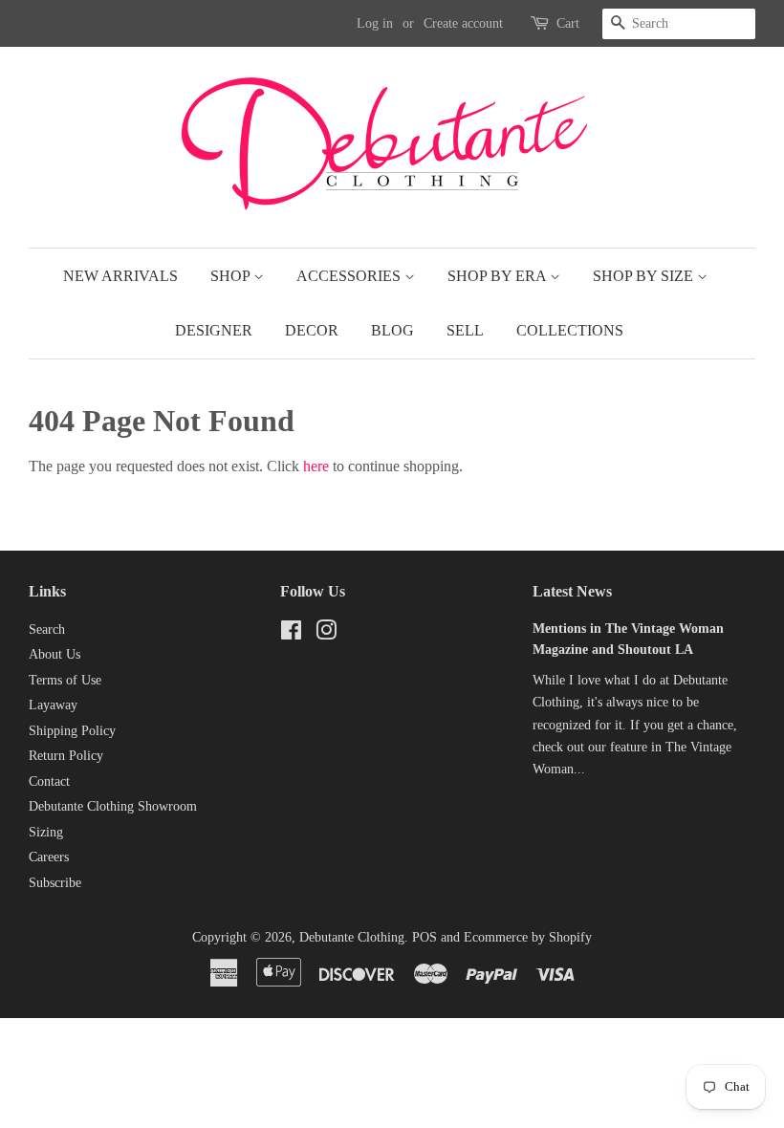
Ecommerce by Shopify (528, 937)
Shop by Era (498, 276)
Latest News (572, 591)
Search (47, 629)
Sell (465, 330)
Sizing (46, 832)
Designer (213, 330)
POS (424, 937)
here (316, 466)
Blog (392, 330)
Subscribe (55, 883)
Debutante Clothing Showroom (113, 806)
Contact (49, 781)
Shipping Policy (72, 731)
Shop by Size (645, 276)
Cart (567, 23)
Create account (463, 23)
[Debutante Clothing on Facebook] (291, 634)
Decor (311, 330)
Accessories (350, 276)
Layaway (53, 705)
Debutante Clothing (351, 937)
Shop (231, 276)
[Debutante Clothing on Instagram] (326, 634)
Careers (49, 857)
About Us (54, 654)
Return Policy (66, 755)
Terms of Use (65, 680)
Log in (375, 23)
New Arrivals (120, 276)
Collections (569, 330)
